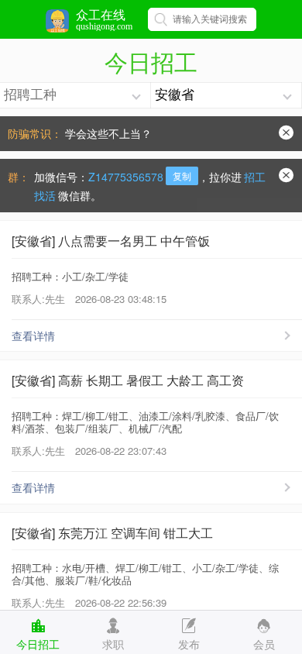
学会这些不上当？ (108, 133)
